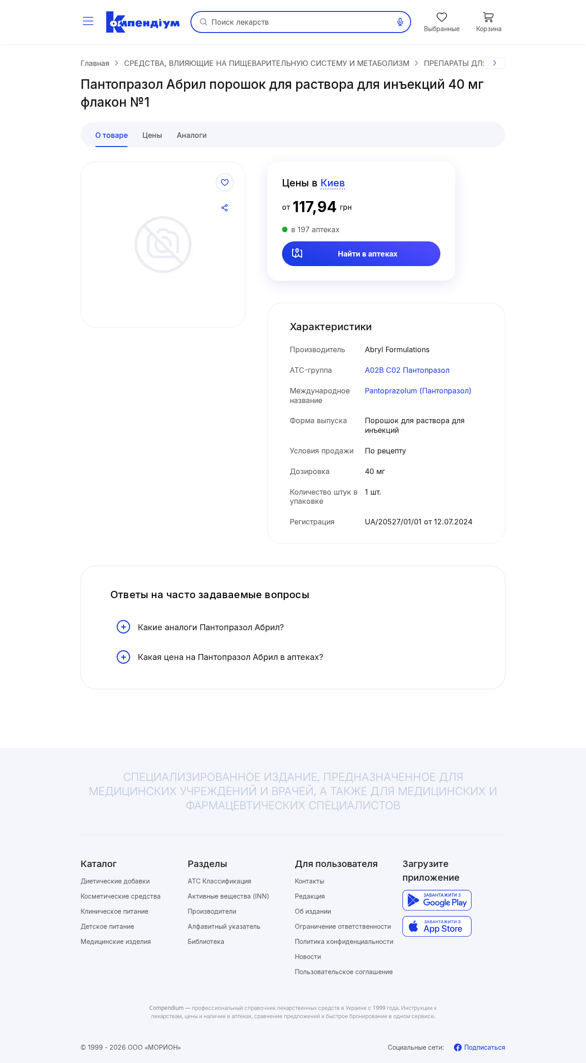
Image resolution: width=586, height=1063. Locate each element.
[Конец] (494, 63)
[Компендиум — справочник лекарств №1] (142, 22)
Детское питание (107, 926)
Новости (308, 956)
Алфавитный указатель (224, 926)
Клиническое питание (114, 911)
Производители (212, 911)
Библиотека (206, 941)
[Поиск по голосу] (400, 22)
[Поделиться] (225, 208)
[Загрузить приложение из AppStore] (437, 926)
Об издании (313, 911)
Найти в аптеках (367, 253)
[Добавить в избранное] (225, 182)
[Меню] (88, 22)
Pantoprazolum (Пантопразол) (418, 390)
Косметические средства (121, 896)
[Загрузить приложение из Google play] (437, 900)
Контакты (309, 881)
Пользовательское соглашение (344, 972)
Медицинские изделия (116, 941)
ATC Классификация (219, 881)
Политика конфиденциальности (344, 941)
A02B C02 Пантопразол (407, 370)
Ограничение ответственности (343, 926)
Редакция (310, 896)
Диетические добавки (115, 881)
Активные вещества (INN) (228, 896)
